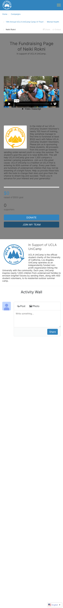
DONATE (31, 217)
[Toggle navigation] (59, 5)
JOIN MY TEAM (32, 224)
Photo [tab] (36, 306)
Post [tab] (22, 306)
